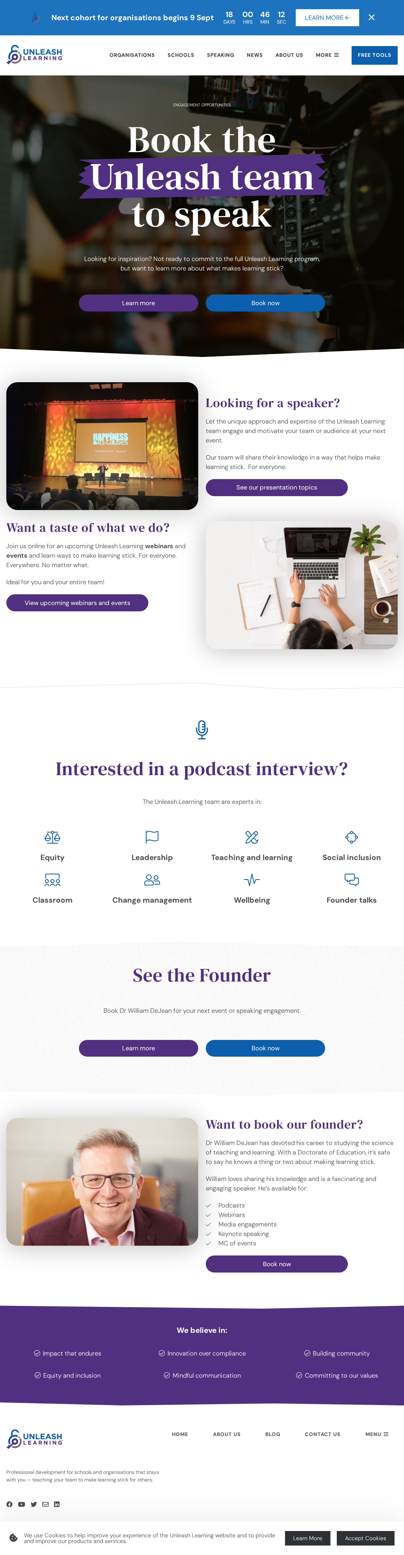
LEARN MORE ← (327, 18)
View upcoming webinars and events (77, 603)
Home (180, 1434)
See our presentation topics (276, 487)
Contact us (323, 1434)
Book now (266, 303)
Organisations (132, 55)
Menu (373, 1434)
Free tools (374, 55)
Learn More (307, 1538)
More (324, 55)
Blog (272, 1434)
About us (289, 55)
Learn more (138, 303)
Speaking (220, 55)
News (255, 55)
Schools (181, 55)
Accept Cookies (365, 1538)
